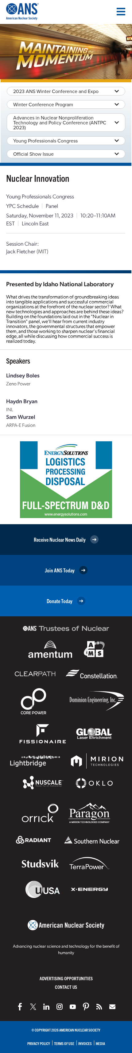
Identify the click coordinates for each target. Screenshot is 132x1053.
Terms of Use (64, 1043)
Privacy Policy (38, 1043)
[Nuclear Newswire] (99, 1007)
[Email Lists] (112, 1007)
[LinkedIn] (46, 1007)
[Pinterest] (86, 1007)
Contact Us (66, 987)
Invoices (85, 1043)
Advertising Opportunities (66, 978)
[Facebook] (20, 1007)
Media (100, 1043)
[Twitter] (33, 1007)
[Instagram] (59, 1007)
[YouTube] (73, 1007)
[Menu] (121, 12)
